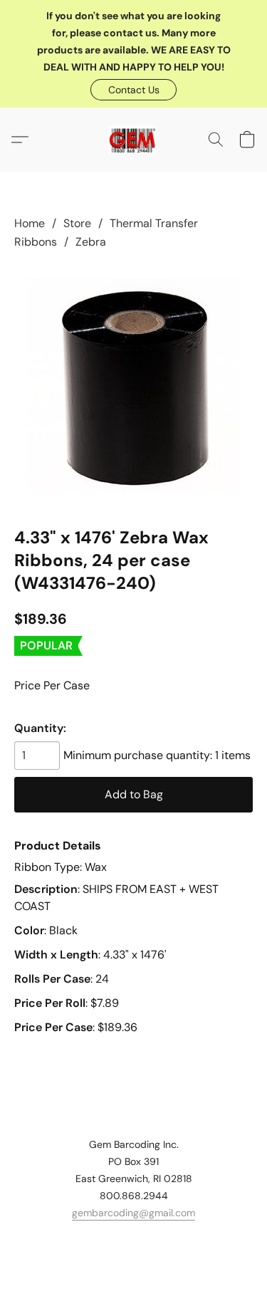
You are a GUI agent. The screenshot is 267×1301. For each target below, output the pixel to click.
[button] (133, 89)
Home (29, 223)
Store (77, 223)
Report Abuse (134, 1238)
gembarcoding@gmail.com (133, 1212)
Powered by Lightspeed (133, 1262)
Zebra (90, 241)
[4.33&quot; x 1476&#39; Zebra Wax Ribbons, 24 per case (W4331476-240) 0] (134, 385)
